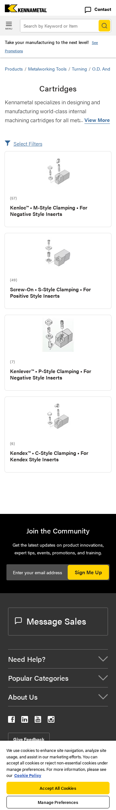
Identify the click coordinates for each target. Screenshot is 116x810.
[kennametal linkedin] (24, 720)
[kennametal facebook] (11, 720)
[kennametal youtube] (37, 720)
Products (14, 68)
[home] (23, 10)
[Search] (104, 25)
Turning (79, 68)
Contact (102, 9)
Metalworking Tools (47, 68)
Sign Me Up (88, 572)
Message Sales (56, 620)
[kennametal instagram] (51, 720)
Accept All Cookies (58, 788)
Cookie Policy (27, 775)
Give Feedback (28, 739)
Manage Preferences (58, 802)
